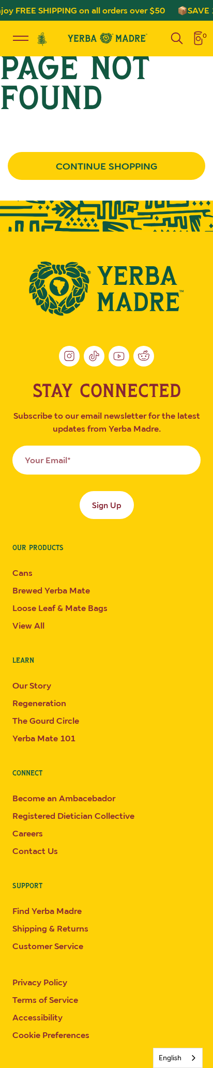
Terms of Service (45, 1000)
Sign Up (106, 505)
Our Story (31, 685)
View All (28, 625)
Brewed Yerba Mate (51, 590)
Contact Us (35, 851)
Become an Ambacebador (63, 798)
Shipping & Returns (50, 928)
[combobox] (178, 1058)
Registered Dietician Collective (73, 816)
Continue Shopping (106, 166)
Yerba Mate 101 (43, 738)
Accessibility (37, 1017)
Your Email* (48, 460)
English (170, 1057)
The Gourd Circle (45, 720)
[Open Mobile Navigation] (20, 38)
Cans (22, 573)
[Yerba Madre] (106, 289)
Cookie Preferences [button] (50, 1035)
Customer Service (47, 946)
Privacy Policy (39, 982)
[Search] (177, 38)
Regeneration (39, 703)
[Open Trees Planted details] (42, 38)
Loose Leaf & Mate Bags (60, 608)
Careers (27, 833)
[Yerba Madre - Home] (106, 38)
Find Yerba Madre (47, 911)
